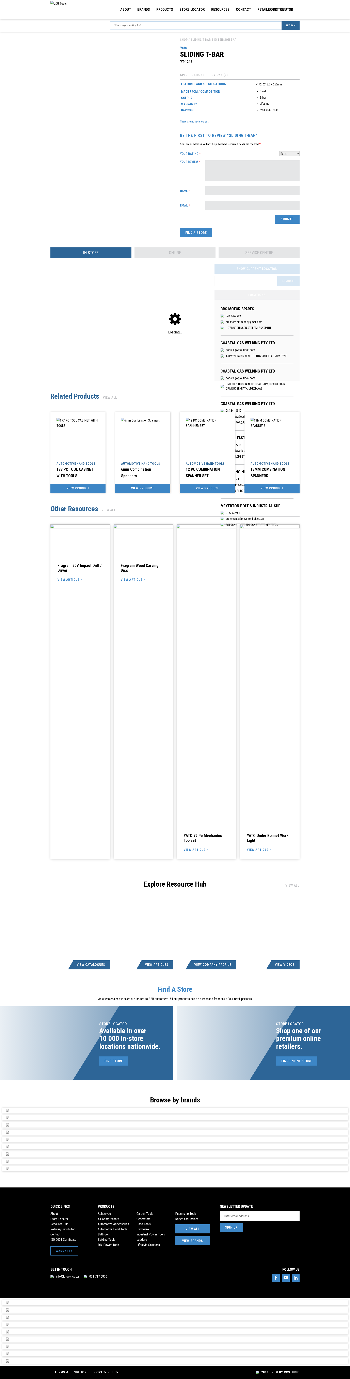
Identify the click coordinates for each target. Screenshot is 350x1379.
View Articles (156, 965)
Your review (190, 162)
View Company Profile (212, 965)
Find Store (114, 1061)
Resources (220, 9)
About (125, 9)
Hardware (143, 1229)
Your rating (190, 154)
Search (291, 25)
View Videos (285, 965)
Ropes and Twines (186, 1219)
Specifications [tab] (192, 75)
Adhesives (104, 1214)
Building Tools (106, 1240)
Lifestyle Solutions (148, 1245)
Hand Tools (144, 1224)
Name (185, 191)
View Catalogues (91, 965)
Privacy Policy (106, 1372)
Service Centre (259, 252)
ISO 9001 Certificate (63, 1240)
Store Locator (192, 9)
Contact (243, 9)
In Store (91, 252)
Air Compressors (108, 1219)
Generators (143, 1219)
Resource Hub (59, 1224)
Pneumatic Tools (185, 1214)
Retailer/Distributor (275, 9)
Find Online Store (296, 1061)
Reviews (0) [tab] (219, 75)
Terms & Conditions (71, 1372)
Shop (184, 39)
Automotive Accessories (113, 1224)
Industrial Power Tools (151, 1234)
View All (110, 397)
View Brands (192, 1241)
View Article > (70, 579)
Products (164, 9)
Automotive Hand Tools (112, 1229)
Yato (183, 48)
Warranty (64, 1251)
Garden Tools (145, 1214)
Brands (143, 9)
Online (175, 252)
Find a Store (196, 233)
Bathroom (104, 1234)
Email (185, 205)
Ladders (142, 1240)
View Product (78, 488)
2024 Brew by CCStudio (280, 1372)
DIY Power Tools (109, 1245)
